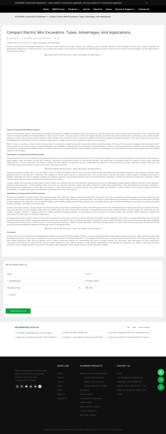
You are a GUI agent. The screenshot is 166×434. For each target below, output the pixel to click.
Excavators (84, 390)
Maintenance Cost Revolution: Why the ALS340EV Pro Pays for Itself (38, 337)
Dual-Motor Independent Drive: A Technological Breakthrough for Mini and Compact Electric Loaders (35, 333)
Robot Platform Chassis (90, 406)
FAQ (128, 327)
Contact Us (62, 398)
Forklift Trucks (85, 402)
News (59, 390)
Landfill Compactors (88, 411)
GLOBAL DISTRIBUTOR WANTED (75, 332)
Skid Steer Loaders (88, 415)
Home (59, 373)
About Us (61, 394)
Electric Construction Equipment (93, 373)
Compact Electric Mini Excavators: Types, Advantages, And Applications (80, 16)
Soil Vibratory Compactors (91, 398)
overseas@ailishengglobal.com (131, 377)
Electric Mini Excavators (23, 43)
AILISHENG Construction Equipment (30, 16)
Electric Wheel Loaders (94, 382)
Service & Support (144, 327)
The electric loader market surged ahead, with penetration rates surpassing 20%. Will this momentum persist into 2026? (84, 337)
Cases (134, 327)
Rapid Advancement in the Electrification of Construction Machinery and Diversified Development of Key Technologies (130, 337)
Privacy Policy (116, 429)
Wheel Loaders (86, 394)
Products (61, 377)
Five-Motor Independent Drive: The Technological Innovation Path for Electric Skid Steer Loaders (130, 332)
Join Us (60, 382)
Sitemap (105, 429)
